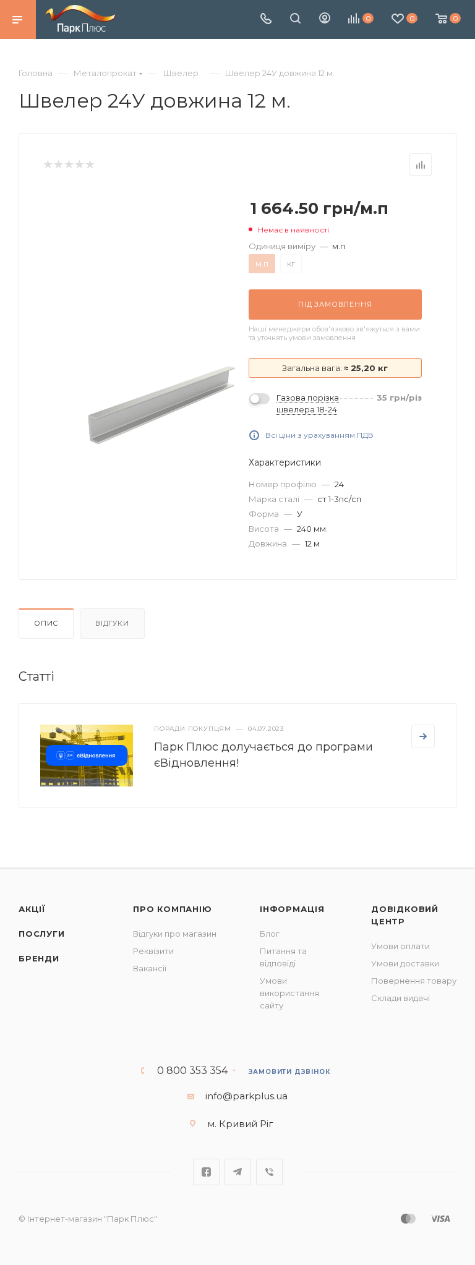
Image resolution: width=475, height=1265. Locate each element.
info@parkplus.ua (246, 1096)
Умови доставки (405, 963)
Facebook (206, 1172)
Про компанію (172, 909)
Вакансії (149, 968)
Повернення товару (413, 981)
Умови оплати (400, 946)
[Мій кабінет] (324, 19)
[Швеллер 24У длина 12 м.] (161, 405)
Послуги (42, 934)
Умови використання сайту (289, 993)
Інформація (292, 909)
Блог (270, 934)
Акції (32, 909)
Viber (269, 1172)
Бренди (39, 958)
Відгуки (112, 623)
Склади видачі (400, 998)
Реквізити (153, 951)
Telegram (238, 1172)
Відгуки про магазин (174, 934)
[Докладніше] (423, 736)
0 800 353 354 (192, 1071)
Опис (46, 623)
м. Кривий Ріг (240, 1124)
